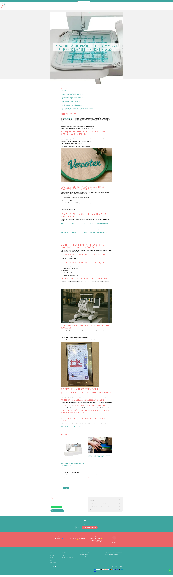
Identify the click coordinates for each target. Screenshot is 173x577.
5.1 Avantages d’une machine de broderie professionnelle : (72, 97)
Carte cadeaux (53, 562)
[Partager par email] (72, 426)
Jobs (63, 555)
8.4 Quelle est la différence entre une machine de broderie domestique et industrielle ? (77, 108)
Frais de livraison (65, 552)
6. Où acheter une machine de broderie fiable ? (70, 100)
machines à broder (68, 118)
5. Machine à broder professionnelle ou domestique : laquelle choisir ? (74, 95)
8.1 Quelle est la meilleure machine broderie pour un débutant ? (73, 104)
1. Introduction (64, 90)
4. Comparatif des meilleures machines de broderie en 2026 (72, 94)
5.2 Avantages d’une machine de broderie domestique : (71, 98)
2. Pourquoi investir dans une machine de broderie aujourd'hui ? (73, 91)
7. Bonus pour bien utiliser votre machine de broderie (71, 101)
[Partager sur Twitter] (68, 426)
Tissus (15, 5)
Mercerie (39, 5)
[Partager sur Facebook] (65, 426)
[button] (113, 6)
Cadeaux (58, 5)
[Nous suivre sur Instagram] (53, 566)
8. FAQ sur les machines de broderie (68, 102)
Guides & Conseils (65, 5)
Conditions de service (89, 474)
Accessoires (51, 5)
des (64, 118)
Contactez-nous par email (57, 510)
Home (51, 9)
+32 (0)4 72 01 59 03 (85, 552)
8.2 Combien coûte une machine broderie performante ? (72, 105)
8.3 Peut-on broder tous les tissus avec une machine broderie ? (73, 106)
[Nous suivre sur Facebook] (51, 566)
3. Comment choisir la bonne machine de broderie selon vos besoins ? (74, 93)
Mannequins (33, 5)
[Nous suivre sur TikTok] (58, 566)
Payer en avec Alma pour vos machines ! (86, 1)
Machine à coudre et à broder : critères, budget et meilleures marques (99, 455)
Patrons (26, 5)
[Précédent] (50, 1)
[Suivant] (122, 1)
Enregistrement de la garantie (67, 557)
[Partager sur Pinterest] (70, 426)
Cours (45, 5)
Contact (107, 5)
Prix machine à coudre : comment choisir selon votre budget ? (72, 464)
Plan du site (64, 558)
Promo (10, 5)
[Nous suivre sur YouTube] (55, 566)
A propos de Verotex (66, 553)
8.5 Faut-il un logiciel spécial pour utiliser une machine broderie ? (73, 109)
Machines (21, 5)
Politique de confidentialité (79, 474)
